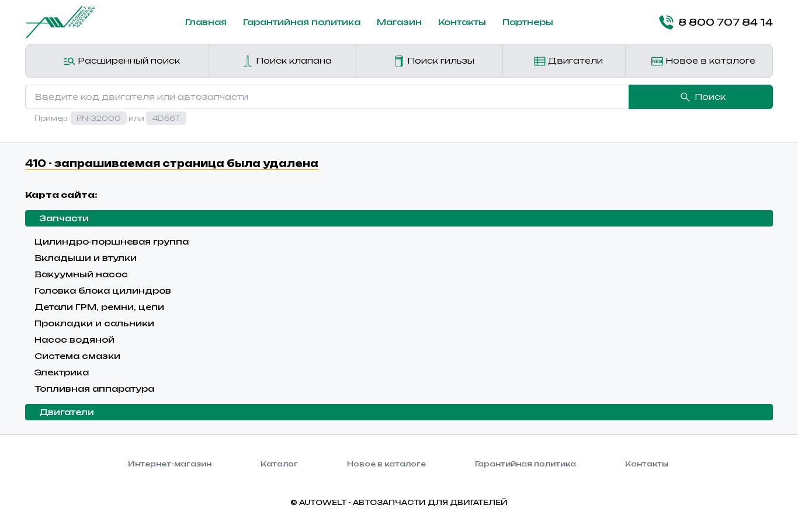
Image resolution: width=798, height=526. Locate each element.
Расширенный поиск (127, 60)
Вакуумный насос (81, 274)
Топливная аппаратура (94, 388)
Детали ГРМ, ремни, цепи (99, 307)
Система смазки (77, 356)
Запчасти (64, 218)
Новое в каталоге (709, 60)
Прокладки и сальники (94, 323)
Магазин (399, 22)
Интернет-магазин (169, 463)
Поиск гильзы (439, 60)
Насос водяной (74, 339)
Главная (206, 22)
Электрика (61, 372)
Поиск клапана (293, 60)
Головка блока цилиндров (102, 290)
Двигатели (574, 60)
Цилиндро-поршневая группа (111, 241)
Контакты (462, 22)
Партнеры (527, 22)
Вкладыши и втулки (85, 258)
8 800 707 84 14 (725, 22)
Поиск (710, 97)
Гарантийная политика (301, 22)
